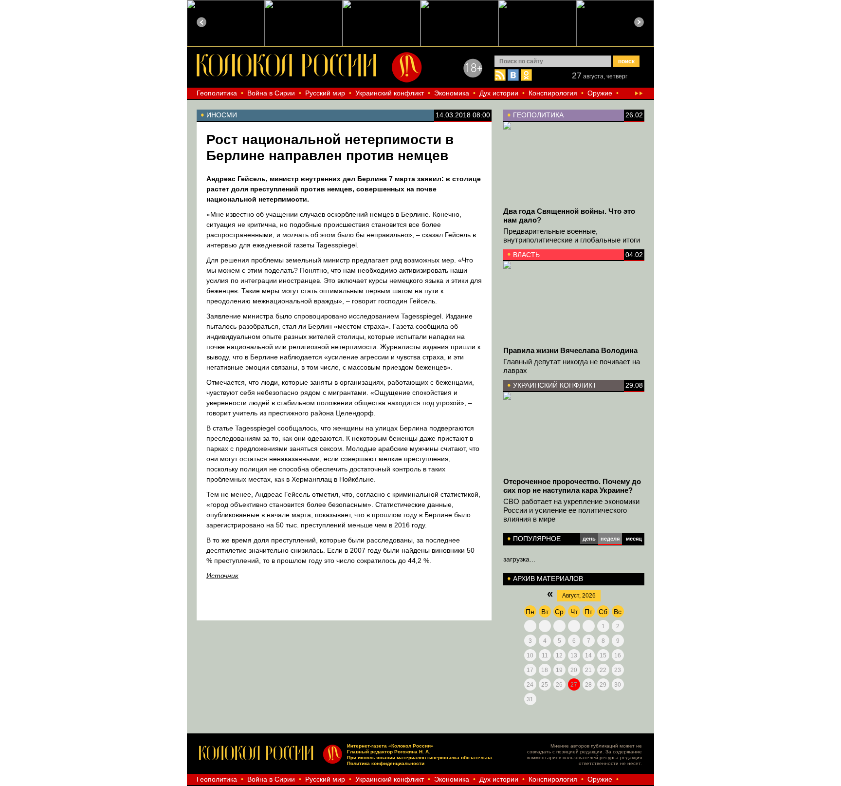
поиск (626, 61)
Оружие (599, 93)
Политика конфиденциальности (385, 763)
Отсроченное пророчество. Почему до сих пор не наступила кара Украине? (572, 485)
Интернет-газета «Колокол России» (390, 746)
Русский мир (325, 93)
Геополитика (217, 93)
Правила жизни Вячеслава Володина (570, 350)
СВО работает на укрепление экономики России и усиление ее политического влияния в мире (571, 510)
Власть (526, 255)
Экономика (451, 93)
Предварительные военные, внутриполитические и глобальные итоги (571, 235)
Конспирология (553, 93)
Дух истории (498, 93)
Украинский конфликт (389, 93)
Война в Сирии (271, 93)
